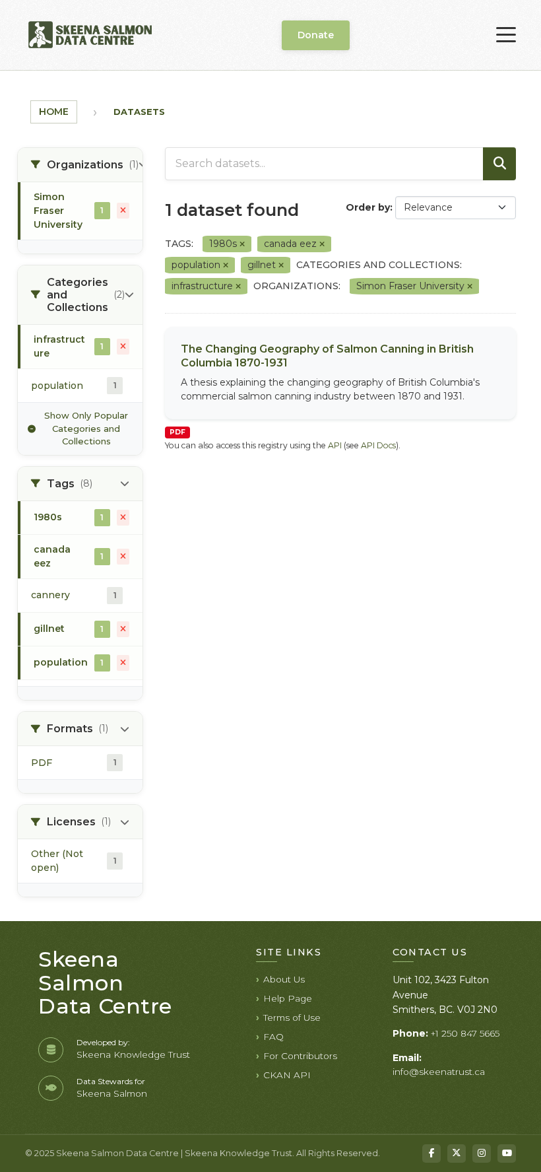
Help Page (287, 998)
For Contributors (300, 1056)
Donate (316, 35)
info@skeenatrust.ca (439, 1071)
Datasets (139, 111)
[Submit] (499, 163)
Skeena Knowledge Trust (133, 1054)
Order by (368, 207)
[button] (80, 165)
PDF (177, 432)
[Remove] (242, 244)
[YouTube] (506, 1153)
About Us (284, 979)
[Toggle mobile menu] (506, 35)
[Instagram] (481, 1153)
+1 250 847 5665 (465, 1033)
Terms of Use (292, 1017)
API (335, 445)
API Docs (378, 445)
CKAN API (287, 1075)
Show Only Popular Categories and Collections (86, 428)
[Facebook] (431, 1153)
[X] (456, 1153)
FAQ (273, 1036)
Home (54, 112)
